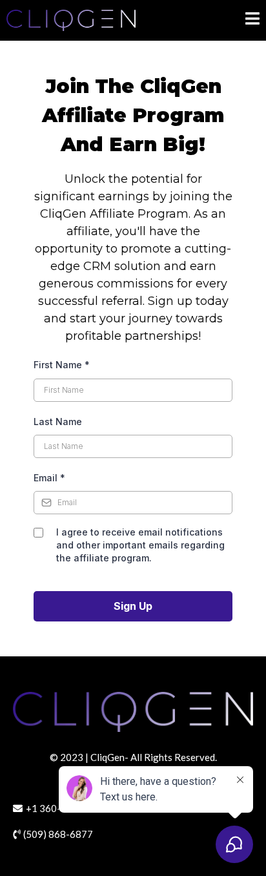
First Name (62, 364)
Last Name (58, 421)
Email (49, 477)
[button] (252, 20)
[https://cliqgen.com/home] (71, 20)
